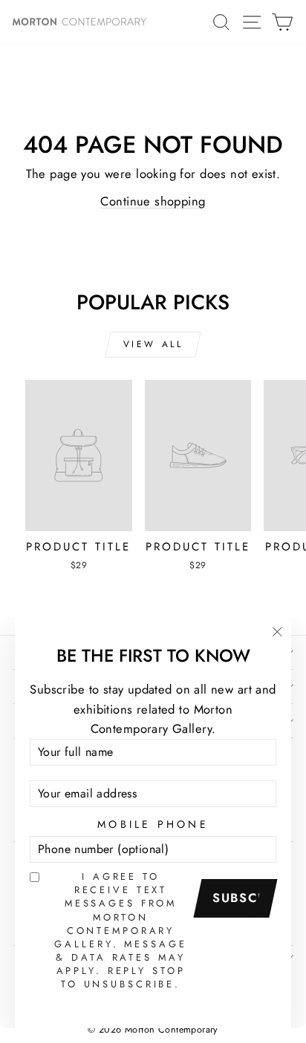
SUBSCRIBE (240, 898)
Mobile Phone (153, 824)
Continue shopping (152, 201)
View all (153, 344)
